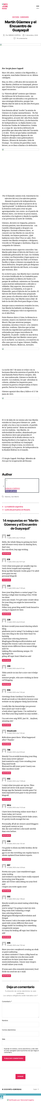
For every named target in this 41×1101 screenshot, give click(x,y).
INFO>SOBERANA (14, 1089)
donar (20, 1076)
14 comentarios (22, 38)
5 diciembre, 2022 (31, 35)
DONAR (3, 1094)
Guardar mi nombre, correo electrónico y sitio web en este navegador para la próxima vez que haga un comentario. (21, 1050)
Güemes (7, 497)
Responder (6, 553)
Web (3, 1039)
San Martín (15, 497)
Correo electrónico (9, 1030)
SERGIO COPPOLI (14, 35)
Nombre (5, 1020)
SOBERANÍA (24, 17)
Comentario (7, 1001)
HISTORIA (15, 17)
